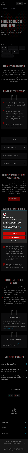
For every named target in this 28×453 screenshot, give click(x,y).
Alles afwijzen (14, 233)
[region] (14, 226)
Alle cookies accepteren (14, 237)
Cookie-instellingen (14, 240)
